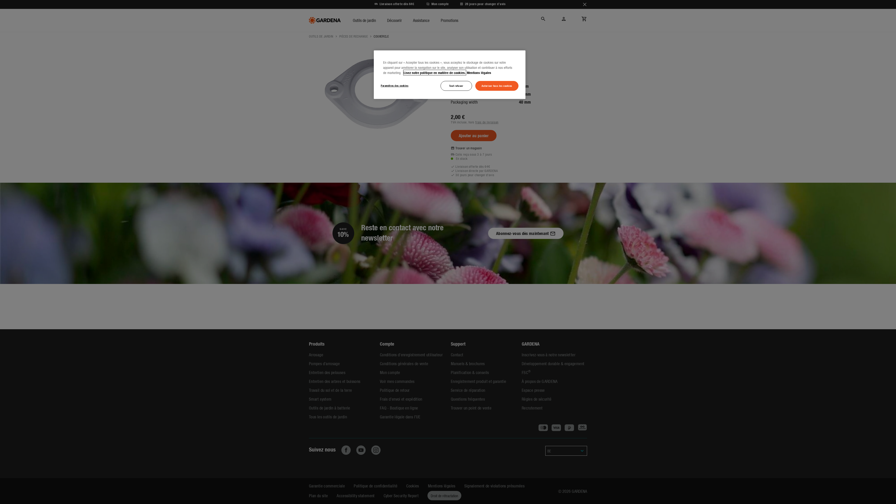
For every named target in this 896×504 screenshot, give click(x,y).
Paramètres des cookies (395, 85)
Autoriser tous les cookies (497, 86)
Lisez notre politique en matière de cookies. (435, 72)
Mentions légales (479, 72)
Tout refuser (456, 86)
